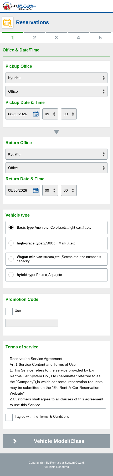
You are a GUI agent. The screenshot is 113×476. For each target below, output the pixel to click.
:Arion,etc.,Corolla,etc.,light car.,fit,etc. (55, 227)
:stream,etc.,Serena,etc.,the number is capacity (59, 259)
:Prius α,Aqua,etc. (40, 275)
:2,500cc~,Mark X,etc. (46, 243)
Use (18, 311)
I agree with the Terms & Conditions (42, 417)
